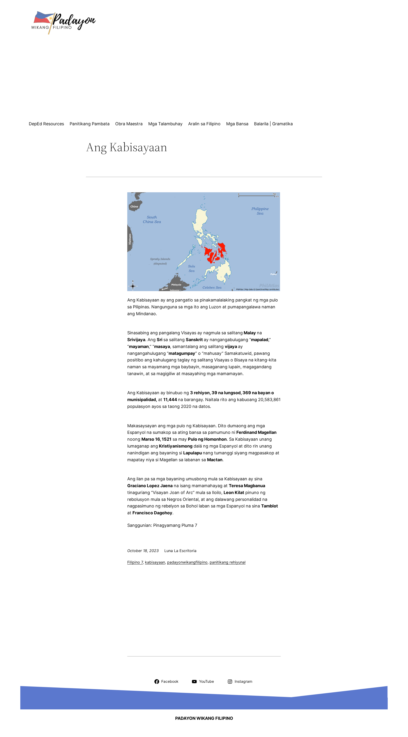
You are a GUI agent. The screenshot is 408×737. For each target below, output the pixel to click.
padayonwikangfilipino (187, 562)
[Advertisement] (208, 79)
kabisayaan (155, 562)
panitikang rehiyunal (228, 562)
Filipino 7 (135, 562)
